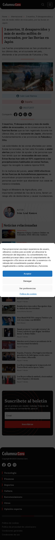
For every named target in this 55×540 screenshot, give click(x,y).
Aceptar (27, 273)
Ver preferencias (27, 288)
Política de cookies (28, 294)
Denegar (27, 281)
